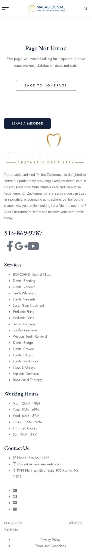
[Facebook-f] (9, 246)
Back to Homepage (46, 85)
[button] (27, 123)
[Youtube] (33, 246)
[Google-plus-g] (21, 246)
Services (12, 264)
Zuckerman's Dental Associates (45, 523)
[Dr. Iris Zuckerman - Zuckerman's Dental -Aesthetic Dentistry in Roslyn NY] (47, 8)
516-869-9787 (23, 232)
